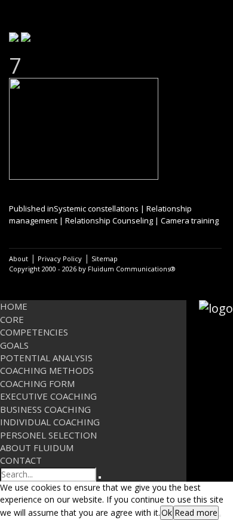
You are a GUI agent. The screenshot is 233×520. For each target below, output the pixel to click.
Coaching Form (37, 383)
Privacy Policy (60, 258)
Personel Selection (48, 435)
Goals (14, 345)
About (18, 258)
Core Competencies (34, 325)
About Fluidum (36, 448)
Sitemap (104, 258)
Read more (195, 512)
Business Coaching (45, 409)
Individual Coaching (50, 422)
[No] (220, 516)
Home (13, 306)
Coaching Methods (47, 370)
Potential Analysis (46, 358)
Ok (166, 512)
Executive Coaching (48, 396)
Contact (21, 460)
